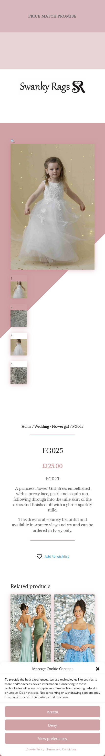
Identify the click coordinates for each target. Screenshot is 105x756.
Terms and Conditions (61, 749)
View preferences (52, 738)
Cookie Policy (35, 749)
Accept (52, 711)
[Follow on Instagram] (57, 51)
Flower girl (60, 426)
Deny (52, 725)
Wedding (41, 426)
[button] (97, 668)
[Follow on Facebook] (48, 51)
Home (26, 426)
